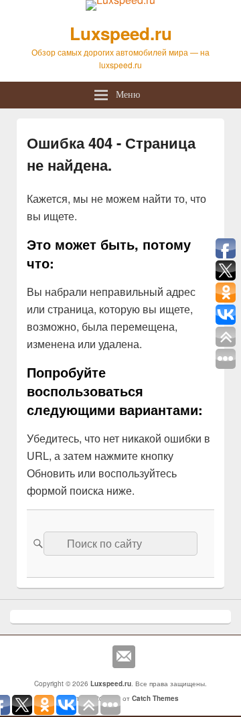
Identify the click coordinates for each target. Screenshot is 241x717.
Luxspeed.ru (121, 33)
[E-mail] (123, 656)
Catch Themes (155, 698)
